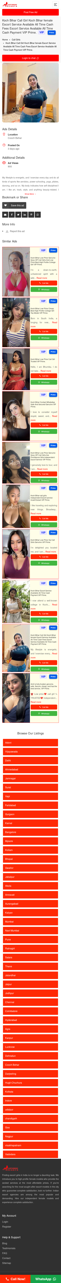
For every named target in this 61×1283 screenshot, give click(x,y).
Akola (8, 885)
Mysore (9, 841)
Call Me (45, 283)
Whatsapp (45, 289)
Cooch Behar (12, 1064)
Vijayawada (11, 751)
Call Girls (16, 39)
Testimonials (8, 1248)
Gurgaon (9, 814)
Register (6, 1226)
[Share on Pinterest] (31, 215)
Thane (8, 966)
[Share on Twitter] (18, 215)
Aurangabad (11, 903)
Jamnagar (10, 778)
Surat (8, 787)
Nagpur (9, 1136)
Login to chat (29, 58)
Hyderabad (11, 1020)
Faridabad (10, 805)
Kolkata (9, 1091)
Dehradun (10, 1055)
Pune (8, 939)
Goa (7, 1127)
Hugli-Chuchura (13, 1082)
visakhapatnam (13, 1145)
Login (5, 1221)
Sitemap (6, 1263)
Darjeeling (10, 1073)
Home (5, 39)
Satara (8, 957)
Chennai (9, 1002)
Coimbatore (11, 1011)
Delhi (8, 760)
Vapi (7, 796)
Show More (29, 194)
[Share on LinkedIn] (25, 215)
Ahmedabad (11, 769)
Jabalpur (9, 877)
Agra (7, 1029)
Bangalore (10, 832)
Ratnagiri (10, 948)
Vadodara (10, 1154)
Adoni (8, 742)
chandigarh (11, 1118)
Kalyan (9, 912)
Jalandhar (10, 975)
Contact (6, 1258)
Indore (8, 1100)
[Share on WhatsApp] (38, 215)
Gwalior (9, 868)
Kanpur (9, 1038)
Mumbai (9, 921)
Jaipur (8, 984)
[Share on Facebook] (12, 215)
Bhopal (9, 859)
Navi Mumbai (12, 930)
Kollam (9, 850)
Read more (42, 277)
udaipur (9, 1109)
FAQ (4, 1253)
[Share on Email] (5, 215)
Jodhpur (9, 993)
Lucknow (10, 1047)
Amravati (10, 894)
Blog (4, 1243)
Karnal (8, 823)
